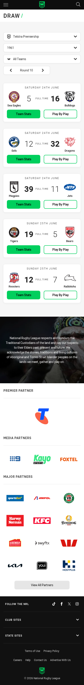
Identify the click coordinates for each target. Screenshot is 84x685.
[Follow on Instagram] (77, 604)
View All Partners (42, 585)
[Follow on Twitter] (69, 604)
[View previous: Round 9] (9, 70)
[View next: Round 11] (45, 70)
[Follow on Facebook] (61, 604)
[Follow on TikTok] (54, 604)
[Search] (78, 4)
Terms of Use (32, 651)
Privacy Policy (51, 651)
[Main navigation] (5, 4)
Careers (17, 660)
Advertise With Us (60, 660)
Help (28, 660)
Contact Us (40, 660)
